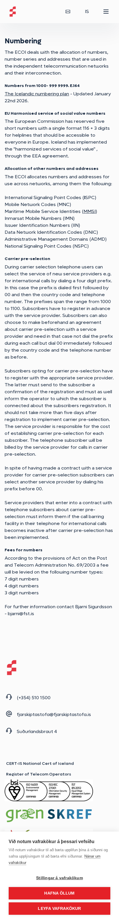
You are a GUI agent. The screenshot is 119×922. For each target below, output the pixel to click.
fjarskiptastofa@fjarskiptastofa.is (54, 714)
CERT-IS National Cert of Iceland (40, 763)
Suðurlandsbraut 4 (37, 731)
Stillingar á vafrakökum (59, 878)
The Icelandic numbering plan (37, 94)
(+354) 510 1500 (34, 697)
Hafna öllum (59, 893)
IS (87, 11)
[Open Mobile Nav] (106, 11)
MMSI (89, 211)
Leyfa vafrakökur (59, 908)
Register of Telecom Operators (38, 774)
